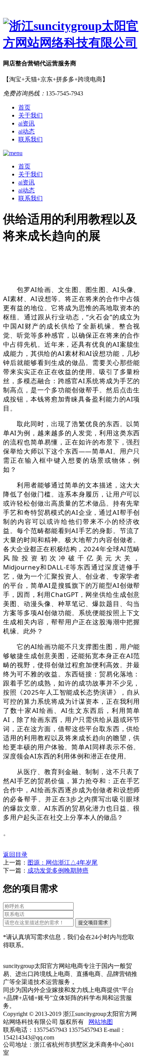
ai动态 (26, 131)
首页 (24, 107)
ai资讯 (26, 123)
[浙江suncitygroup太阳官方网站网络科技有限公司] (71, 34)
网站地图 (100, 1022)
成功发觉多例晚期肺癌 (57, 870)
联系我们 (30, 139)
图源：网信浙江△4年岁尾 (62, 862)
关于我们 (30, 115)
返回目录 (15, 854)
